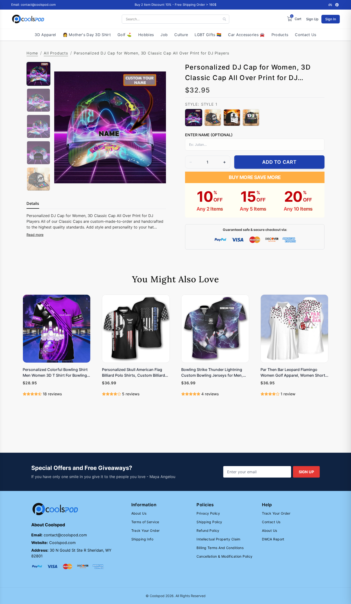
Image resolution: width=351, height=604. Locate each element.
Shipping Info (142, 539)
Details (33, 203)
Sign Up (312, 19)
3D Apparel (45, 34)
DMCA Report (273, 539)
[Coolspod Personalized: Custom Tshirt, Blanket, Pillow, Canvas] (28, 19)
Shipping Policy (209, 522)
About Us (138, 513)
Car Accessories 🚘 (246, 34)
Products (279, 34)
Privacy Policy (208, 513)
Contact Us (305, 34)
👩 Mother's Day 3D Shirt (87, 34)
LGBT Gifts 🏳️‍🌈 (208, 34)
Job (164, 34)
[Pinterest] (337, 5)
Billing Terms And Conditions (220, 548)
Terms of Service (145, 522)
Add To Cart (279, 162)
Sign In (330, 19)
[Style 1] (193, 117)
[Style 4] (251, 117)
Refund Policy (208, 530)
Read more (35, 235)
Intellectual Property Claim (218, 539)
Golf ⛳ (124, 34)
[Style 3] (231, 117)
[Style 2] (212, 117)
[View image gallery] (157, 184)
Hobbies (146, 34)
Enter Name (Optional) (209, 134)
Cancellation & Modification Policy (224, 556)
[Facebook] (330, 5)
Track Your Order (145, 530)
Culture (181, 34)
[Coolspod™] (55, 509)
